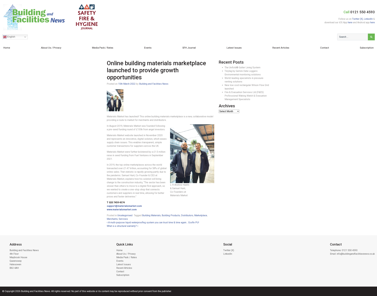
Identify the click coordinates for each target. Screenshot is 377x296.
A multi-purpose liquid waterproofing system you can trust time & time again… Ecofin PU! (153, 222)
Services (123, 219)
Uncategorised (124, 215)
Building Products (171, 215)
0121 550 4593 (350, 250)
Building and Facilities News (153, 83)
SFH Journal (189, 47)
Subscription (367, 47)
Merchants (112, 219)
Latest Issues (234, 47)
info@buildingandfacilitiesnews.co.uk (356, 253)
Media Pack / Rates (102, 47)
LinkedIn (368, 19)
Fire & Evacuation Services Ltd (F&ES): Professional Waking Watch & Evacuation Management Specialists (246, 96)
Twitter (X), (358, 19)
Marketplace (200, 215)
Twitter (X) (228, 250)
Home (6, 47)
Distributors (187, 215)
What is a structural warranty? (122, 226)
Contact (324, 47)
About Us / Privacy (51, 47)
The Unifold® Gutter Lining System (242, 67)
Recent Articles (280, 47)
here (350, 22)
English (11, 36)
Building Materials (151, 215)
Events (148, 47)
